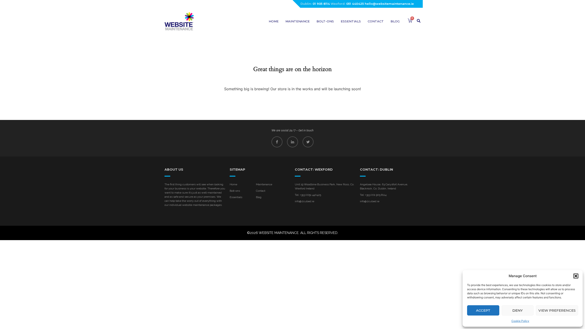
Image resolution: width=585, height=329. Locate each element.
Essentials (351, 21)
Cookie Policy (520, 321)
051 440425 (355, 3)
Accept (483, 310)
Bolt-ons (325, 21)
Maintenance (297, 21)
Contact (376, 21)
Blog (395, 21)
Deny (517, 310)
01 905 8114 (321, 3)
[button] (576, 276)
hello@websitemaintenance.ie (389, 3)
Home (274, 21)
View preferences (557, 310)
